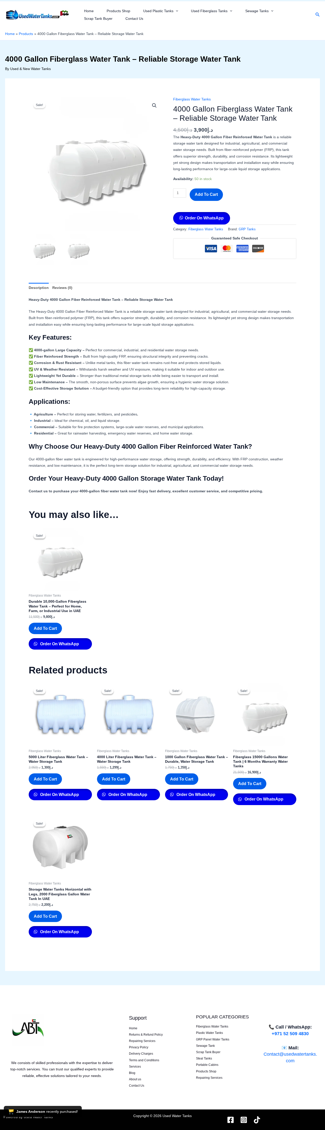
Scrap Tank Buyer (98, 18)
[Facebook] (230, 1119)
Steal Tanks (204, 1058)
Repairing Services (142, 1041)
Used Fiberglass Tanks (209, 11)
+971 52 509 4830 (290, 1033)
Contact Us (134, 18)
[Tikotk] (257, 1119)
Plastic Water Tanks (209, 1033)
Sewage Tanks (257, 11)
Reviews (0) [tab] (62, 288)
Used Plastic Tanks (158, 11)
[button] (175, 11)
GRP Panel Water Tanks (212, 1039)
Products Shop (118, 11)
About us (135, 1079)
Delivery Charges (141, 1053)
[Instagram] (243, 1119)
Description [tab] (39, 288)
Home (89, 11)
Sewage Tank (205, 1046)
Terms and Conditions (144, 1060)
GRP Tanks (247, 229)
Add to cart (206, 194)
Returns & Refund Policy (146, 1034)
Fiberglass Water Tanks (192, 99)
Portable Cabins (207, 1065)
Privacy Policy (138, 1047)
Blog (132, 1073)
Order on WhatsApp (204, 218)
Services (135, 1066)
